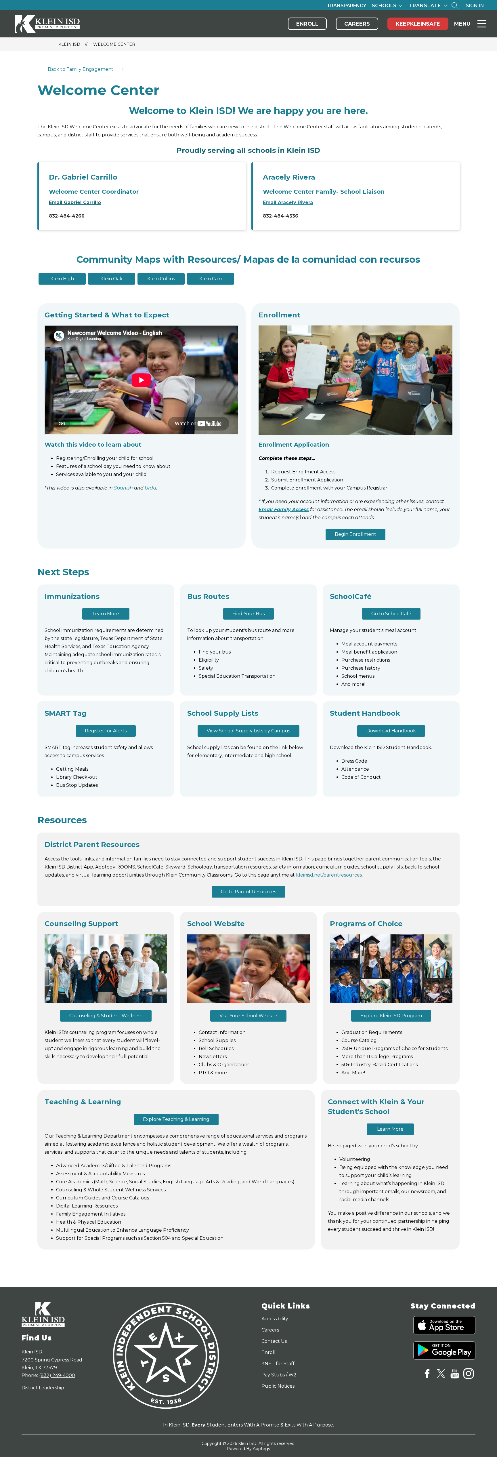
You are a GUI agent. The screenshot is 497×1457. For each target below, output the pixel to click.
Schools (384, 5)
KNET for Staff (278, 1363)
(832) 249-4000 (57, 1375)
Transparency (346, 5)
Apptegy (261, 1448)
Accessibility (274, 1318)
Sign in (475, 5)
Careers (357, 24)
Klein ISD (69, 44)
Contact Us (274, 1341)
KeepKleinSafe (418, 24)
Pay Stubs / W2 (279, 1375)
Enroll (307, 24)
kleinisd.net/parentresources (329, 875)
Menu (462, 24)
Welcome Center (114, 44)
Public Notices (278, 1386)
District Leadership (43, 1388)
